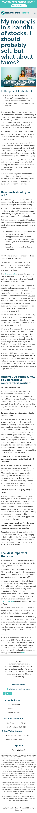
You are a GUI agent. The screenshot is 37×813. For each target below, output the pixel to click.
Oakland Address (12, 700)
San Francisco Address (14, 718)
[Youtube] (7, 693)
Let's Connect (18, 684)
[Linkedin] (4, 693)
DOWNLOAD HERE (19, 6)
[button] (34, 12)
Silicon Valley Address (12, 731)
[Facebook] (10, 693)
